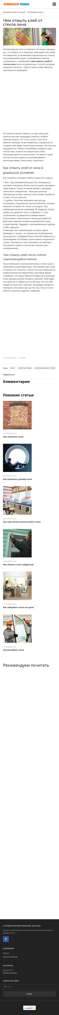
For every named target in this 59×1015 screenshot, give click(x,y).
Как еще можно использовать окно (22, 521)
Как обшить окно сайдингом (18, 564)
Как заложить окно (13, 436)
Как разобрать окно (13, 650)
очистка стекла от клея (45, 368)
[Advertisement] (29, 102)
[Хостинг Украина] (29, 1009)
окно (12, 368)
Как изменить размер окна (17, 479)
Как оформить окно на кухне (18, 607)
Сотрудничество (10, 956)
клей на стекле (24, 368)
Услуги (6, 953)
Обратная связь (10, 973)
